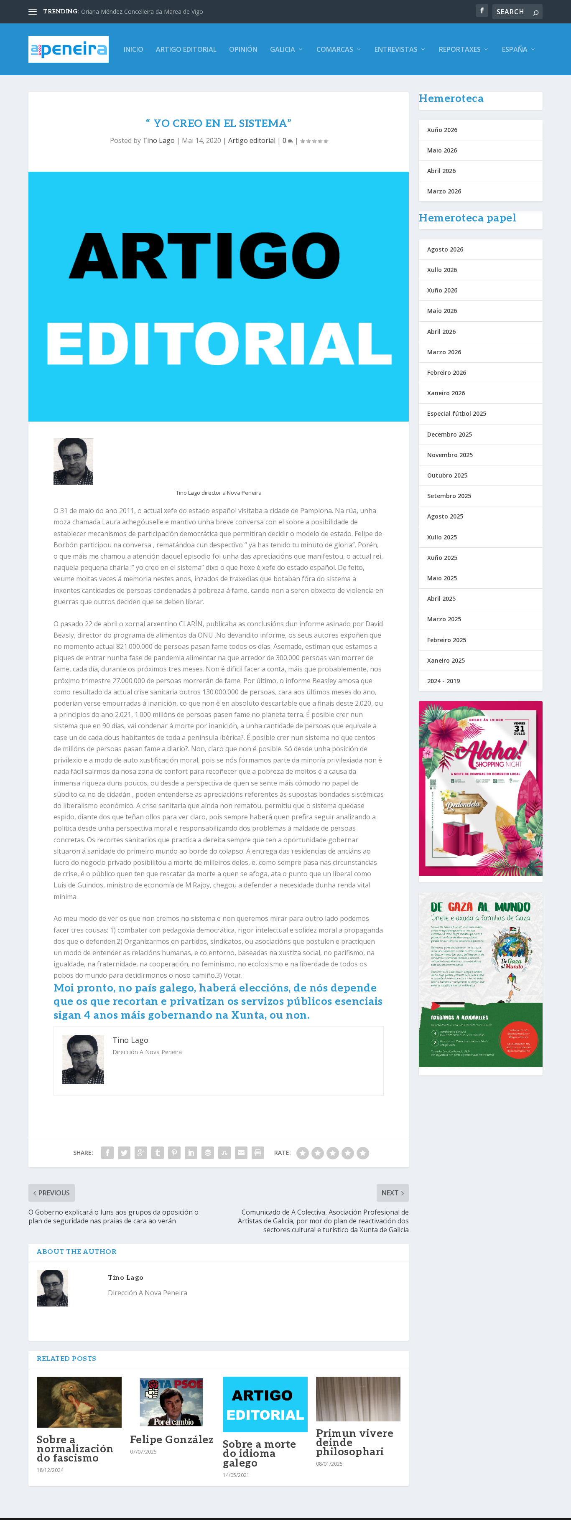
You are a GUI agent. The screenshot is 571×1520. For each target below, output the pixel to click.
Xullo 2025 (442, 537)
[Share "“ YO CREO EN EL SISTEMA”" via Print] (258, 1152)
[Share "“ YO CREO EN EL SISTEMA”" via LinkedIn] (191, 1152)
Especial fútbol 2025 (456, 413)
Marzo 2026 (444, 191)
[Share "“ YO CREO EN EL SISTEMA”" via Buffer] (207, 1152)
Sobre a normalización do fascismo (75, 1449)
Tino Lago (159, 140)
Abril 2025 (441, 598)
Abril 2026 (441, 171)
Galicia (282, 50)
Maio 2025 (442, 578)
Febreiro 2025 (446, 640)
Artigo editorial (186, 50)
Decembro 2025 (449, 434)
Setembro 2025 (449, 496)
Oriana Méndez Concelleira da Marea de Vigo (142, 11)
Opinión (243, 50)
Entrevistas (396, 50)
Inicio (133, 50)
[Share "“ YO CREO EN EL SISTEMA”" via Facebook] (107, 1152)
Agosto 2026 (445, 249)
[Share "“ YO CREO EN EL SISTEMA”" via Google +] (141, 1152)
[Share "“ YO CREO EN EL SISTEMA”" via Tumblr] (157, 1152)
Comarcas (334, 50)
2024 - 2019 (443, 681)
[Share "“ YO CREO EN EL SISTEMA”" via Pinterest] (174, 1152)
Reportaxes (460, 50)
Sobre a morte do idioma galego (259, 1453)
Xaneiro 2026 (446, 393)
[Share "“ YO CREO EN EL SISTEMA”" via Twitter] (124, 1152)
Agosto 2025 (445, 516)
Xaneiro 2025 (446, 660)
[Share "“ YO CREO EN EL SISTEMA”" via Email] (241, 1152)
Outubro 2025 (447, 475)
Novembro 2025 (450, 455)
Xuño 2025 (442, 558)
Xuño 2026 (442, 130)
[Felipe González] (172, 1402)
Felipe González (172, 1440)
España (515, 50)
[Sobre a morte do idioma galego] (265, 1404)
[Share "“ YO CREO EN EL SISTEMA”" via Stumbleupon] (224, 1152)
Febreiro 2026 (446, 372)
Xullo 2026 (442, 270)
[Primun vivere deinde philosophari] (358, 1399)
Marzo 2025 (444, 619)
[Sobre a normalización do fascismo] (79, 1402)
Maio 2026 (442, 150)
